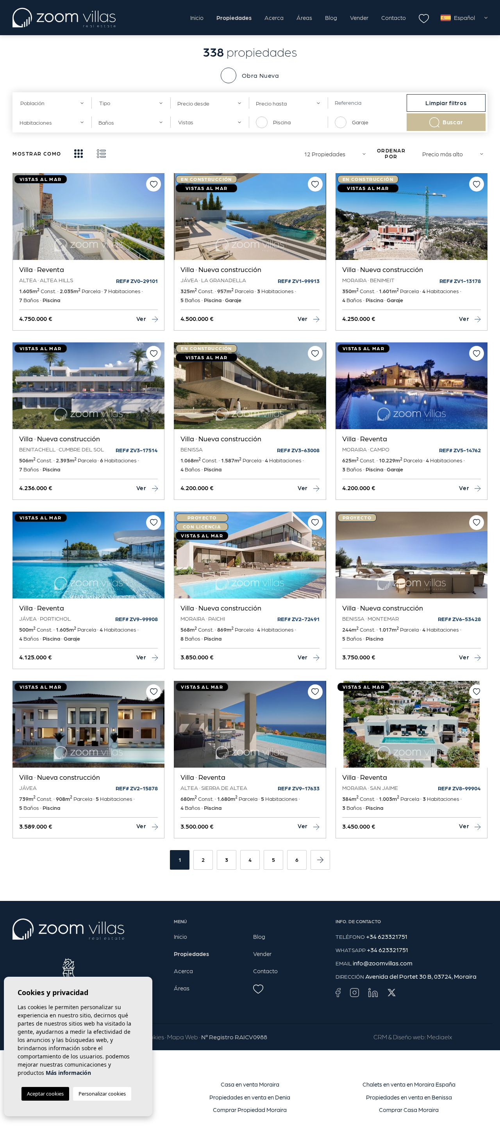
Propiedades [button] (234, 17)
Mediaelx (439, 1036)
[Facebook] (338, 992)
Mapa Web (182, 1036)
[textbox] (50, 102)
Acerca (274, 17)
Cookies (152, 1036)
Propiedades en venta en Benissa (409, 1097)
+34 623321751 (386, 936)
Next (156, 220)
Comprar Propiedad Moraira (250, 1109)
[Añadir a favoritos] (153, 184)
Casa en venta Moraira (250, 1084)
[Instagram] (354, 992)
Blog (331, 17)
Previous (20, 220)
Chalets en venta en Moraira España (408, 1084)
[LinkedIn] (373, 992)
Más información (68, 1072)
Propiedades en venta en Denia (249, 1097)
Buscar (453, 121)
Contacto (393, 17)
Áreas (304, 17)
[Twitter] (391, 992)
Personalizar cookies (102, 1093)
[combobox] (52, 103)
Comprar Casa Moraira (409, 1109)
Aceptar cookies (45, 1093)
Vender (359, 17)
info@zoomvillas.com (382, 963)
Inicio (197, 17)
